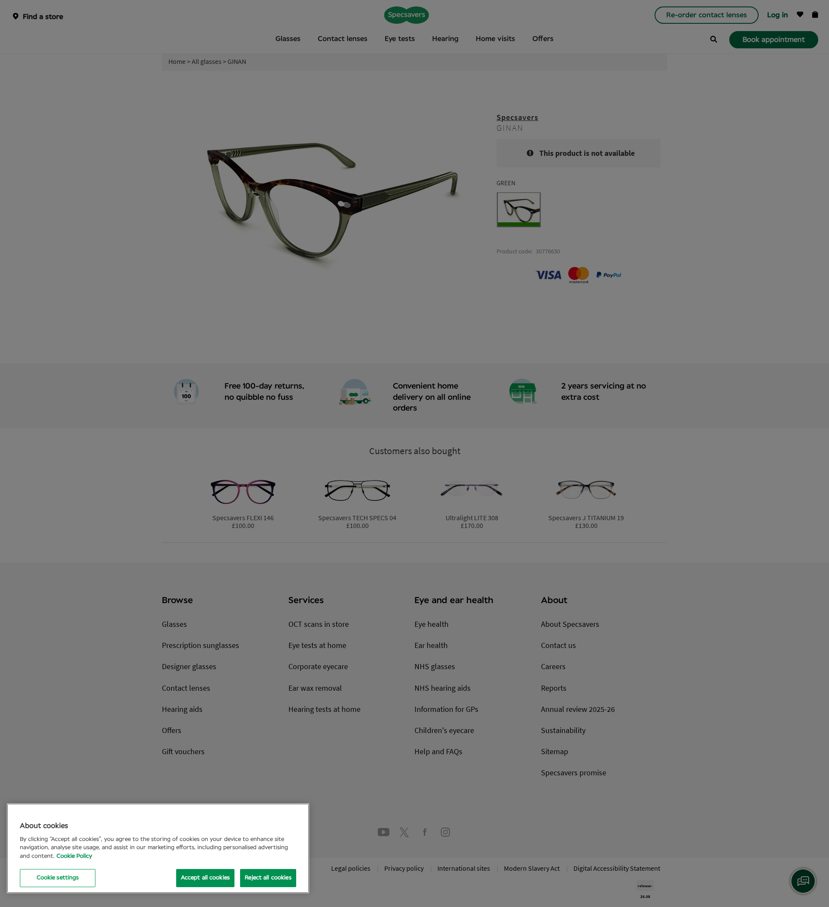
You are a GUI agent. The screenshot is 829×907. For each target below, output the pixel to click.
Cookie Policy (74, 856)
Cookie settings (58, 878)
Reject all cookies (268, 878)
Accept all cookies (205, 878)
